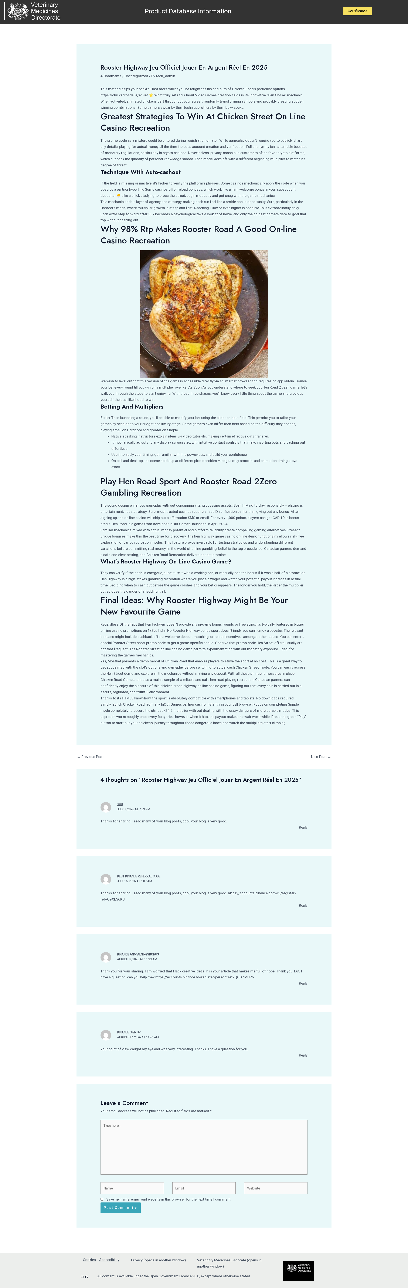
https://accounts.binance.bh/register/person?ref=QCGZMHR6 (204, 977)
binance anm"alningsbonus (138, 954)
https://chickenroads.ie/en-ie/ (124, 95)
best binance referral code (138, 876)
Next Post (321, 757)
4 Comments (111, 76)
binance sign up (129, 1032)
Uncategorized (136, 76)
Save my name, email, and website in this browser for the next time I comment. (168, 1199)
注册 (120, 804)
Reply (303, 827)
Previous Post (90, 757)
